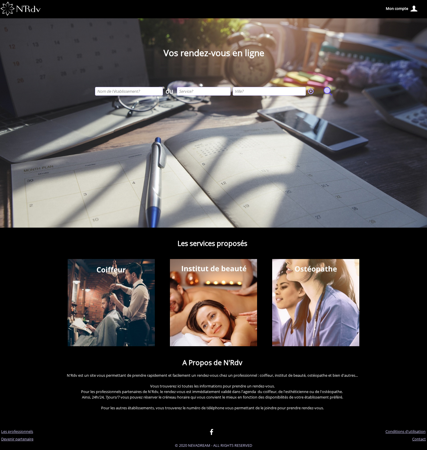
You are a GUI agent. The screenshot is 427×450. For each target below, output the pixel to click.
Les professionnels (17, 431)
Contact (419, 439)
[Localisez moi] (310, 91)
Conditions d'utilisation (405, 431)
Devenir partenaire (17, 439)
